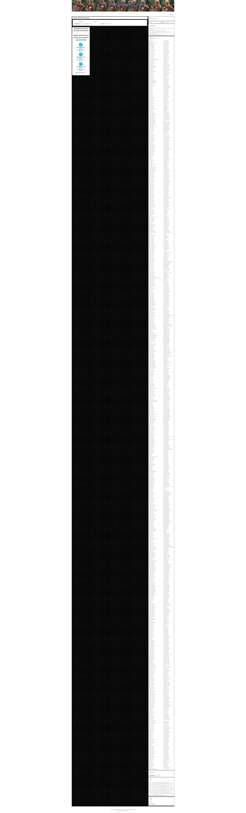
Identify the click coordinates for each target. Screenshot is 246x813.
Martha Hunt (165, 312)
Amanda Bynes (151, 115)
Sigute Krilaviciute (166, 622)
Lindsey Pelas (166, 225)
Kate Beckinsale (166, 70)
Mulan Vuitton (166, 380)
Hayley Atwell (151, 613)
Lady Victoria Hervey (167, 158)
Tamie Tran (165, 681)
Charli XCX (151, 330)
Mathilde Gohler (166, 318)
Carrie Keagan (151, 307)
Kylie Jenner (165, 153)
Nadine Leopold (166, 388)
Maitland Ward (166, 278)
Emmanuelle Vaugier (152, 519)
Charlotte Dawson (152, 333)
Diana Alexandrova (152, 442)
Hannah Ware (151, 610)
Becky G (150, 223)
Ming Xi (164, 366)
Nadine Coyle (165, 387)
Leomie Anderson (166, 205)
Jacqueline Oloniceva (152, 666)
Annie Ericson (151, 178)
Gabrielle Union (151, 557)
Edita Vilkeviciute (152, 465)
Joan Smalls (151, 737)
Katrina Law (165, 97)
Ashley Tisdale (151, 200)
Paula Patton (165, 475)
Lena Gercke (165, 200)
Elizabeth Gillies (151, 479)
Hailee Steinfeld (152, 592)
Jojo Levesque (151, 747)
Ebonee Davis (151, 463)
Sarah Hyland (166, 584)
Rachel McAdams (166, 502)
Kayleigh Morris (166, 101)
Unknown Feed (154, 18)
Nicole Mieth (165, 433)
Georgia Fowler (151, 570)
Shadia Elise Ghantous (167, 604)
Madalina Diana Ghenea (167, 262)
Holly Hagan (151, 632)
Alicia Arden (151, 95)
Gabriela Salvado (152, 555)
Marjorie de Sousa (166, 305)
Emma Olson (151, 512)
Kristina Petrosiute (166, 149)
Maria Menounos (166, 288)
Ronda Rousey (166, 538)
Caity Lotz (150, 269)
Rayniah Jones (166, 512)
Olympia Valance (166, 465)
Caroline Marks (151, 301)
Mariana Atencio (166, 295)
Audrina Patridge (152, 204)
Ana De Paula (151, 140)
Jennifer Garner (151, 698)
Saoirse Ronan (166, 572)
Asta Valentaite (151, 201)
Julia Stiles (150, 761)
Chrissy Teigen (151, 355)
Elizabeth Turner (152, 482)
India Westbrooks (152, 646)
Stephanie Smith (166, 663)
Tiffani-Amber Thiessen (167, 705)
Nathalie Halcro (166, 417)
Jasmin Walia (151, 682)
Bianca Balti (151, 236)
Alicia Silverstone (152, 97)
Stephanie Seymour (167, 661)
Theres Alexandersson (167, 702)
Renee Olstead (166, 525)
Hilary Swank (151, 627)
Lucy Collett (165, 249)
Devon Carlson (151, 440)
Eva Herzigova (151, 533)
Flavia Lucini (151, 544)
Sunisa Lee (165, 669)
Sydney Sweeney (166, 674)
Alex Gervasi (151, 72)
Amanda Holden (152, 116)
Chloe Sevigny (151, 354)
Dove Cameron (151, 458)
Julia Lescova (151, 759)
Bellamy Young (151, 230)
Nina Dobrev (165, 442)
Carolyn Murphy (152, 305)
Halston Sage (151, 603)
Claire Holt (151, 381)
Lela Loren (165, 199)
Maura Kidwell (166, 320)
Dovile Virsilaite (151, 459)
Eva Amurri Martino (152, 531)
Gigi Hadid (151, 579)
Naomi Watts (165, 392)
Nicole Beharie (166, 429)
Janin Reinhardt (151, 678)
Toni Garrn (165, 710)
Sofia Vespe (165, 634)
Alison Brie (151, 102)
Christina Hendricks (152, 365)
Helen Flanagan (152, 619)
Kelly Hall (165, 111)
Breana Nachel (151, 248)
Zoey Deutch (165, 766)
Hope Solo (151, 636)
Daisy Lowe (151, 405)
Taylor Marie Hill (166, 691)
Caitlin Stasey (151, 267)
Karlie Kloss (165, 62)
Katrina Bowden (166, 96)
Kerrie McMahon (166, 119)
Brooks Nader (151, 262)
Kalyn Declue (165, 49)
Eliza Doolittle (151, 473)
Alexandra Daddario (152, 80)
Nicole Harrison (166, 430)
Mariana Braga (166, 296)
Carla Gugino (151, 289)
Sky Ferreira (165, 627)
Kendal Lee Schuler (167, 115)
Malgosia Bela (166, 282)
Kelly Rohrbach (166, 112)
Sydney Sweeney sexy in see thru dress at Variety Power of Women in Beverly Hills (160, 33)
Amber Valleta (151, 129)
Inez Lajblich (151, 647)
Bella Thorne (151, 229)
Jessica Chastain (152, 716)
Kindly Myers (165, 131)
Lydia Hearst (165, 257)
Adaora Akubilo (151, 47)
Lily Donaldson (166, 217)
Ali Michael (151, 88)
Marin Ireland (166, 300)
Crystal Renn (151, 399)
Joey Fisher (151, 743)
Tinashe (164, 708)
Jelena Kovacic (151, 688)
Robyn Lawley (166, 534)
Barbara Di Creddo (152, 217)
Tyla (164, 720)
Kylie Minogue (166, 154)
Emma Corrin (151, 506)
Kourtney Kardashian (167, 137)
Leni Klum (165, 203)
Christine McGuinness (153, 367)
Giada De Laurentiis (152, 576)
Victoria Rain (165, 740)
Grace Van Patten (152, 587)
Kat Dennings (165, 67)
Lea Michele (165, 191)
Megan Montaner (166, 329)
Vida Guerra (165, 742)
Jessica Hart (151, 719)
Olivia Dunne (165, 455)
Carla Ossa (151, 290)
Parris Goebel (165, 471)
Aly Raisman (151, 107)
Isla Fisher (150, 660)
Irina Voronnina (152, 652)
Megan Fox (165, 326)
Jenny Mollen (151, 706)
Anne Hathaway (152, 172)
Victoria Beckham (166, 736)
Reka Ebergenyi (166, 522)
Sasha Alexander (166, 591)
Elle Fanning (151, 484)
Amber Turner (151, 128)
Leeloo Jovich (165, 196)
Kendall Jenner (166, 117)
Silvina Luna (165, 624)
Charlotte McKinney (152, 337)
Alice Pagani (151, 94)
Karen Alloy (165, 54)
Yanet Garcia (165, 753)
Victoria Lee (165, 738)
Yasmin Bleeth (166, 755)
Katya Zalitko (165, 99)
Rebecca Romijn (166, 517)
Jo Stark (150, 736)
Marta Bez (165, 307)
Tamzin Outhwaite (166, 683)
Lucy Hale (165, 250)
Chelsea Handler (152, 340)
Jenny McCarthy (152, 705)
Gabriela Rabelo (152, 554)
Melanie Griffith (166, 335)
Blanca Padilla (151, 242)
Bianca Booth (151, 237)
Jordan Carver (151, 749)
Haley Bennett (151, 599)
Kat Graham (165, 68)
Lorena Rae (165, 240)
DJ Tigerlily (150, 454)
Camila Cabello (151, 273)
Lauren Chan (165, 179)
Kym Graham (165, 155)
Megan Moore (166, 330)
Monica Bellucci (166, 374)
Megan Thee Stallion (167, 331)
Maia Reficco (165, 274)
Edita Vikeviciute (152, 464)
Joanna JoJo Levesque (153, 739)
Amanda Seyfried (152, 120)
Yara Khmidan (166, 754)
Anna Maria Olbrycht (153, 167)
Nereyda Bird (165, 422)
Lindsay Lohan (166, 224)
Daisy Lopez (151, 404)
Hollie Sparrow (151, 629)
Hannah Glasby (151, 608)
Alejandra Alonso (152, 65)
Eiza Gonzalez (151, 467)
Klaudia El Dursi (166, 136)
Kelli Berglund (166, 107)
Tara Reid (165, 686)
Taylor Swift (165, 693)
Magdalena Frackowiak (167, 272)
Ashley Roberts (151, 196)
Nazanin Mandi (166, 420)
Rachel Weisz (165, 506)
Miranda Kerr (165, 367)
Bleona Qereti (151, 244)
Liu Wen (164, 233)
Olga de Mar (165, 451)
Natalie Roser (165, 403)
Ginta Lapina (151, 584)
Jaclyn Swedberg (152, 664)
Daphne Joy (151, 424)
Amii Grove (151, 132)
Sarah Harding (166, 582)
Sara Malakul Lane (166, 575)
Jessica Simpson (152, 726)
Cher (149, 342)
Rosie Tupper (165, 549)
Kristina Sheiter (166, 150)
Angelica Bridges (152, 151)
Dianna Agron (151, 447)
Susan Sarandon (166, 670)
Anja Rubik (151, 158)
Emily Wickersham (152, 505)
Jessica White (151, 731)
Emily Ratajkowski (152, 501)
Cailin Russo (151, 266)
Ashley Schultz (151, 197)
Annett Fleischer (152, 177)
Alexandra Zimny (152, 83)
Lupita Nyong (166, 255)
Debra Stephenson (152, 430)
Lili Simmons (165, 212)
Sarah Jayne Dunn (166, 585)
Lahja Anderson (166, 161)
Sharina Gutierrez (166, 612)
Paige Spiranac (166, 467)
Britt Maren (151, 255)
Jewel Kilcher (151, 734)
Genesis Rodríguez (152, 568)
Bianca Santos (151, 239)
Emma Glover (151, 508)
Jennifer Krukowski (152, 699)
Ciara (150, 369)
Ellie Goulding (151, 486)
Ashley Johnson (151, 194)
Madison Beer (166, 267)
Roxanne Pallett (166, 550)
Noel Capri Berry (166, 446)
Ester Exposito (151, 527)
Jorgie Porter (151, 755)
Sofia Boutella (166, 629)
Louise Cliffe (165, 245)
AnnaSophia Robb (152, 170)
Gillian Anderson (152, 580)
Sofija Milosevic (166, 635)
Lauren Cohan (166, 180)
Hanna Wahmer (152, 605)
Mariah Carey (165, 292)
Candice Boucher (152, 282)
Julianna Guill (151, 764)
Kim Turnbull (165, 127)
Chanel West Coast (152, 323)
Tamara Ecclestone (166, 678)
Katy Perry (165, 98)
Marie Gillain (165, 297)
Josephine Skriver (152, 756)
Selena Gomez (166, 599)
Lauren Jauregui (166, 184)
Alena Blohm (151, 68)
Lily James (165, 218)
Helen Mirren (151, 621)
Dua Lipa (150, 460)
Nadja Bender (166, 390)
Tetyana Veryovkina (167, 698)
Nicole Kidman (166, 431)
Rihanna (165, 530)
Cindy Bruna (151, 372)
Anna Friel (150, 163)
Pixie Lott (165, 490)
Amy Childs (151, 133)
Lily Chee (165, 215)
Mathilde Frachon (166, 317)
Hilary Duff (151, 625)
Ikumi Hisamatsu (152, 640)
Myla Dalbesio (166, 381)
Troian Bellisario (166, 718)
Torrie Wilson (165, 712)
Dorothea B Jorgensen (153, 456)
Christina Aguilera (152, 363)
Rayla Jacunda (166, 509)
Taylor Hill (165, 690)
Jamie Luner (151, 674)
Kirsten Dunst (166, 133)
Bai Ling (150, 215)
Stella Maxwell (166, 657)
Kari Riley (165, 60)
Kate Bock (165, 71)
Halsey (150, 602)
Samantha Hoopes (167, 565)
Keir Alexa (165, 104)
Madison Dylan (166, 268)
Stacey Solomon (166, 652)
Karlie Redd (165, 63)
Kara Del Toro (166, 53)
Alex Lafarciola (151, 74)
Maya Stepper (166, 321)
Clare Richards (151, 383)
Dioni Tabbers (151, 451)
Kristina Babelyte (166, 147)
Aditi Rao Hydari (152, 49)
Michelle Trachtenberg (167, 355)
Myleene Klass (166, 382)
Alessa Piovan (151, 70)
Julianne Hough (151, 765)
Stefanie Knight (166, 656)
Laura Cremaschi (166, 172)
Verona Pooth (166, 733)
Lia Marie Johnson (166, 208)
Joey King (150, 744)
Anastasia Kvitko (152, 147)
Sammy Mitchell (166, 568)
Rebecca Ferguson (166, 515)
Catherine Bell (151, 313)
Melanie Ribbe (166, 336)
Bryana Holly (151, 264)
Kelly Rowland (166, 113)
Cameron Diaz (151, 271)
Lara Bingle (165, 169)
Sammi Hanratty (166, 567)
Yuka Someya (166, 756)
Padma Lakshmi (166, 466)
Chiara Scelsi (151, 346)
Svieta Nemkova (166, 671)
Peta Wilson (165, 482)
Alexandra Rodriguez (153, 81)
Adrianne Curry (151, 53)
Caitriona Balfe (151, 268)
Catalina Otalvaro (152, 312)
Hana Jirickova (151, 604)
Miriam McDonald (166, 368)
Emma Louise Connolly (153, 510)
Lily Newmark (166, 219)
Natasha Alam (166, 406)
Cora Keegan (151, 390)
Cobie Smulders (152, 386)
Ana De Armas (151, 139)
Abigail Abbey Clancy (152, 42)
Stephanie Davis (166, 659)
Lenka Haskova (166, 204)
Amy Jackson (151, 134)
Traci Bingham (166, 714)
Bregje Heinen (151, 249)
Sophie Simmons (166, 647)
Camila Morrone (152, 275)
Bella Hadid (151, 228)
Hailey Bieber (151, 596)
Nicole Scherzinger (166, 436)
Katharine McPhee (166, 85)
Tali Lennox (165, 677)
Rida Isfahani (165, 529)
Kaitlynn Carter (166, 47)
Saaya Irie (165, 554)
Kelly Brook (165, 108)
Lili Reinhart (165, 211)
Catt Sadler (151, 317)
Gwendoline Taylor (152, 591)
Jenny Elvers (151, 704)
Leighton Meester (166, 198)
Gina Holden (151, 582)
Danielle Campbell (152, 418)
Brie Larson (151, 253)
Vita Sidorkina (166, 749)
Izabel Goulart (151, 661)
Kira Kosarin (165, 132)
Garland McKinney (152, 561)
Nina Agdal (165, 441)
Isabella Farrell (151, 656)
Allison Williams (151, 105)
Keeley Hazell (165, 103)
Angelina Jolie (151, 154)
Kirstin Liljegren (166, 134)
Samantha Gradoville (167, 564)
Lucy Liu (165, 251)
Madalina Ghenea (166, 263)
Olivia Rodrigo (166, 462)
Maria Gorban (166, 286)
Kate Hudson (165, 76)
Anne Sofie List (151, 174)
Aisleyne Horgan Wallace (153, 58)
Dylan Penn (151, 462)
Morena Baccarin (166, 379)
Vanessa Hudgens (166, 729)
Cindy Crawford (152, 373)
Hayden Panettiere (152, 612)
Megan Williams (166, 332)
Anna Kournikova (152, 165)
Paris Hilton (165, 470)
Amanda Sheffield (152, 121)
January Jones (151, 681)
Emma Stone (151, 516)
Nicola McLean (166, 426)
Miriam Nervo (166, 369)
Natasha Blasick (166, 408)
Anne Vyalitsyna (152, 175)
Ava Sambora (151, 208)
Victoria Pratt (165, 739)
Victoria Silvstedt (166, 741)
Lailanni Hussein (166, 162)
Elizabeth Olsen (151, 481)
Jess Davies (151, 712)
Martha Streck (166, 313)
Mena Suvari (165, 346)
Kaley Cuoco (165, 48)
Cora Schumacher (152, 391)
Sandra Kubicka (166, 570)
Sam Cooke (165, 563)
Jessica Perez (151, 725)
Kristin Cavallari (166, 145)
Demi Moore (151, 432)
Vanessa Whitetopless (167, 732)
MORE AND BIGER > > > (81, 72)
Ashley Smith (151, 199)
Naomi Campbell (166, 391)
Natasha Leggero (166, 411)
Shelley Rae (165, 616)
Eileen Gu (150, 466)
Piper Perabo (165, 489)
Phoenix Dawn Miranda (167, 486)
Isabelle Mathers (152, 657)
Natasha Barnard (166, 407)
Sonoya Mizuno (166, 637)
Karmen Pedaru (166, 64)
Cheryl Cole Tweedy (152, 343)
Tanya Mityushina (166, 685)
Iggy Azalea (151, 639)
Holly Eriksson (151, 631)
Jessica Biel (151, 715)
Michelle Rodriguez (167, 353)
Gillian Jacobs (151, 581)
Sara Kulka (165, 574)
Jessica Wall (151, 730)
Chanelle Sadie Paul (152, 325)
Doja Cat (150, 455)
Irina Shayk (151, 651)
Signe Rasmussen (166, 620)
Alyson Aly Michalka (152, 108)
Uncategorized (166, 725)
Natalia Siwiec (166, 394)
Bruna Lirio (151, 263)
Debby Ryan (151, 426)
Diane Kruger (151, 446)
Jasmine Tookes (152, 684)
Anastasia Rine (151, 148)
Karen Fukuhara (166, 56)
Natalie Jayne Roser (167, 398)
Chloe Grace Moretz (152, 351)
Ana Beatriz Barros (152, 138)
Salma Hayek (165, 560)
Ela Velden (151, 469)
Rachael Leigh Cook (167, 495)
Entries (151, 802)
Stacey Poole (165, 651)
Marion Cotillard (166, 302)
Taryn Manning (166, 688)
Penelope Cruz (166, 480)
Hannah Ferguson (152, 607)
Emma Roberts (151, 514)
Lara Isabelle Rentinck (167, 170)
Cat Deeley (151, 311)
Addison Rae (151, 48)
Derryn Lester (151, 438)
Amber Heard (151, 124)
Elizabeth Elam (151, 477)
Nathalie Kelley (166, 418)
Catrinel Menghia (152, 316)
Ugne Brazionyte (166, 721)
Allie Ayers (150, 104)
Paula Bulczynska (166, 474)
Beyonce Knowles (152, 235)
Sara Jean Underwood (167, 573)
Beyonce (150, 234)
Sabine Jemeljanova (167, 555)
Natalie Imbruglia (166, 397)
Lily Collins (165, 216)
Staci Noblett (165, 653)
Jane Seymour (151, 675)
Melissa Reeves (166, 343)
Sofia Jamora (165, 630)
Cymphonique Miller (152, 400)
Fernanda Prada (152, 543)
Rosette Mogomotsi (167, 544)
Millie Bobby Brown (167, 362)
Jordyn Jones (151, 754)
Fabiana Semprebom (153, 538)
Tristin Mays (165, 717)
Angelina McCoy (152, 155)
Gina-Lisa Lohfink (152, 583)
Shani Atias (165, 607)
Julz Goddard (165, 40)
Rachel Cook (165, 498)
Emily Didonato (151, 499)
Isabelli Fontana (152, 658)
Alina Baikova (151, 99)
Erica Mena (151, 522)
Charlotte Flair (151, 334)
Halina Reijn (151, 600)
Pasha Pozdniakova (167, 473)
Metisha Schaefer (166, 347)
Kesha (164, 120)
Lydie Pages (165, 258)
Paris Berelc (165, 469)
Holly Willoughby (152, 635)
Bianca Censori (151, 238)
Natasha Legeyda (166, 409)
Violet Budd (165, 747)
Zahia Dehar (165, 759)
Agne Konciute (151, 55)
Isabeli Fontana (151, 654)
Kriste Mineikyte (166, 140)
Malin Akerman (166, 283)
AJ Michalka (151, 61)
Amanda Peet (151, 118)
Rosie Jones (165, 548)
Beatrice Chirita (151, 220)
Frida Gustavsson (152, 552)
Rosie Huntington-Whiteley (168, 547)
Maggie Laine (165, 273)
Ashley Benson (151, 185)
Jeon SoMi (150, 708)
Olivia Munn (165, 457)
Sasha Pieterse (166, 593)
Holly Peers (151, 633)
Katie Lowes (165, 95)
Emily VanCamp (152, 504)
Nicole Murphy (166, 434)
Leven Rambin (166, 207)
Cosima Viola (151, 392)
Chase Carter (151, 339)
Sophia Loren (165, 640)
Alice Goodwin (151, 91)
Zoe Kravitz (165, 764)
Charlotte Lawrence (152, 336)
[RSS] (173, 14)
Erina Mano (151, 524)
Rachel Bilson (165, 497)
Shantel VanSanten (167, 610)
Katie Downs (165, 94)
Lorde (164, 239)
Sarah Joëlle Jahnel (166, 586)
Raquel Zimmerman (167, 508)
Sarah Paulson (166, 588)
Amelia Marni (151, 130)
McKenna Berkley (166, 323)
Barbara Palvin (151, 219)
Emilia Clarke (151, 495)
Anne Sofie (151, 173)
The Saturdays (166, 701)
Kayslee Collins (166, 102)
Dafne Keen (151, 402)
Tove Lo (164, 713)
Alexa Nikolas (151, 77)
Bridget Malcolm (152, 252)
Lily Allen (165, 214)
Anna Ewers (151, 161)
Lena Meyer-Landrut (167, 202)
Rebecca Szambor (166, 518)
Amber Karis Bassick (152, 125)
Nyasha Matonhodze (167, 448)
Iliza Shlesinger (151, 642)
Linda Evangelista (166, 222)
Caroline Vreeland (152, 302)
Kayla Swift (165, 100)
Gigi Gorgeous (151, 577)
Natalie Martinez (166, 399)
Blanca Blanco (151, 241)
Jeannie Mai (151, 686)
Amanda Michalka (152, 117)
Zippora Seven (166, 763)
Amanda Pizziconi (152, 119)
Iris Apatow (151, 653)
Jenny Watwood (152, 707)
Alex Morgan (151, 76)
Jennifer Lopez (151, 701)
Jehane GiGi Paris (152, 687)
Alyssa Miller (151, 112)
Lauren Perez (165, 187)
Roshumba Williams (167, 546)
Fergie (150, 541)
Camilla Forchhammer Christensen (155, 278)
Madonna (165, 271)
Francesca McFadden (153, 548)
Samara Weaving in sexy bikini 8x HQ (156, 34)
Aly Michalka (151, 106)
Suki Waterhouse (166, 666)
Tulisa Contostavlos (167, 719)
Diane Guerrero (151, 445)
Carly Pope (151, 291)
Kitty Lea (165, 135)
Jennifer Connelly (152, 697)
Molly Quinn (165, 373)
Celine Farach (151, 320)
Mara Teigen (165, 284)
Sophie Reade (166, 646)
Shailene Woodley (166, 605)
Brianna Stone (151, 251)
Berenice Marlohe (152, 231)
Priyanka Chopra (166, 493)
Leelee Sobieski (166, 195)
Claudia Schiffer (152, 385)
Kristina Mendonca (167, 148)
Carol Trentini (151, 297)
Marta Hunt (165, 308)
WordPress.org (151, 804)
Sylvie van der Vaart (167, 676)
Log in (150, 801)
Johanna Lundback (152, 746)
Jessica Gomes (151, 718)
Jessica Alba (151, 714)
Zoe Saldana (165, 765)
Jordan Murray (151, 752)
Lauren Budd (165, 178)
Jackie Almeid (151, 663)
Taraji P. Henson (166, 687)
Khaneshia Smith (166, 122)
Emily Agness (151, 496)
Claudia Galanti (151, 384)
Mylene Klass (165, 383)
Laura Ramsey (166, 174)
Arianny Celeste (152, 181)
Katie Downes (166, 93)
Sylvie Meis (165, 675)
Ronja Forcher (166, 539)
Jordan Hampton (152, 751)
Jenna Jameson (151, 691)
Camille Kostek (151, 280)
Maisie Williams (166, 275)
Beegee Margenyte (152, 224)
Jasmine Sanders (152, 683)
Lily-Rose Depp (166, 220)
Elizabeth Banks (152, 476)
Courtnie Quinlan (152, 396)
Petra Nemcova (166, 484)
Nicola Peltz (165, 428)
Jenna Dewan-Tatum (152, 690)
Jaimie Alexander (152, 673)
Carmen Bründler (152, 294)
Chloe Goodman (152, 350)
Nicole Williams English (167, 439)
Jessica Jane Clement (152, 720)
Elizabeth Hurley (152, 480)
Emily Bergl (151, 497)
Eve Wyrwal (151, 537)
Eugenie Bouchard (152, 530)
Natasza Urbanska (166, 415)
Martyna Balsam (166, 314)
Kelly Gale (165, 110)
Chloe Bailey (151, 347)
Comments (151, 803)
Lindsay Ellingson (166, 223)
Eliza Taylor (151, 475)
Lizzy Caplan (165, 237)
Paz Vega (165, 479)
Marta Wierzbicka (166, 311)
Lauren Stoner (166, 189)
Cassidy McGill (151, 309)
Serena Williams (166, 602)
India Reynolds (151, 644)
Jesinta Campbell (152, 710)
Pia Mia (164, 487)
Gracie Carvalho (152, 588)
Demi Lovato (151, 431)
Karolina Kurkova (166, 65)
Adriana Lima (151, 51)
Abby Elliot (151, 41)
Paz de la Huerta (166, 477)
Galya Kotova (151, 559)
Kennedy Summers (167, 118)
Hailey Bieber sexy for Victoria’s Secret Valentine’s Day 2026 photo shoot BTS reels (161, 29)
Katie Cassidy (165, 91)
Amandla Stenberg (152, 123)
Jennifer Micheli (151, 703)
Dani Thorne (151, 411)
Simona (164, 625)
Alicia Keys (151, 96)
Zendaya (165, 760)
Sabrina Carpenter (166, 556)
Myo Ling (165, 384)
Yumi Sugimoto (166, 757)
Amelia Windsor (152, 131)
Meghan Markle (166, 333)
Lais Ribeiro (165, 164)
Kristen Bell (165, 141)
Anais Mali (150, 142)
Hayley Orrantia (152, 614)
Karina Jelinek (165, 61)
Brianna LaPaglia (152, 250)
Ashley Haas (151, 188)
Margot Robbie (166, 285)
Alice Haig (150, 93)
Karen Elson (165, 55)
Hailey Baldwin (151, 593)
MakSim (164, 280)
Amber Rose (151, 127)
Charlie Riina (151, 331)
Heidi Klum (151, 617)
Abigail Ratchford (152, 44)
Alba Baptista (151, 64)
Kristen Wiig (165, 144)
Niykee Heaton (166, 445)
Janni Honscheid (152, 680)
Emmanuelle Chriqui (152, 518)
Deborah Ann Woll (152, 428)
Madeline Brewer (166, 265)
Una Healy (165, 724)
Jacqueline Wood (152, 667)
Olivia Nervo (165, 458)
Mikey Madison (166, 357)
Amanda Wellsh (152, 122)
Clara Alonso (151, 382)
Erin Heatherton (152, 523)
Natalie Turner (166, 404)
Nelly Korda (165, 421)
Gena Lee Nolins (152, 566)
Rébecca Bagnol (166, 513)
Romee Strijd (165, 537)
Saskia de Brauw (166, 595)
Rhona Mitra (165, 527)
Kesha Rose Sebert (166, 121)
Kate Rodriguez (166, 81)
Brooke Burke (151, 258)
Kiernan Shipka (166, 124)
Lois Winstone (166, 238)
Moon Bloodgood (166, 378)
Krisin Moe (165, 138)
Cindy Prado (151, 375)
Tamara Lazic (165, 680)
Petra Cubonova (166, 483)
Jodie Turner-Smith (152, 742)
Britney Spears (151, 254)
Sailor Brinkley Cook (167, 559)
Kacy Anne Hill (166, 42)
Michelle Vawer (166, 356)
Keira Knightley (166, 105)
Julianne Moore (151, 766)
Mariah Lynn (165, 294)
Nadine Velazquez (166, 389)
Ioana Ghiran (151, 648)
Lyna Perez (165, 259)
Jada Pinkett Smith (152, 668)
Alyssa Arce (151, 110)
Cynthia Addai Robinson (153, 401)
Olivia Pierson (166, 460)
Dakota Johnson (152, 408)
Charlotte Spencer (152, 338)
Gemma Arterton (152, 563)
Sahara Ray (165, 558)
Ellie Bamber (151, 485)
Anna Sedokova (152, 168)
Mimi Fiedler (165, 364)
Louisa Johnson (166, 244)
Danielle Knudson (152, 420)
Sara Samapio (166, 576)
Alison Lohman (151, 103)
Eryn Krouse (151, 525)
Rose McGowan (166, 543)
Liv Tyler (165, 234)
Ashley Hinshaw (152, 190)
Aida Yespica (151, 57)
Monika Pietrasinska (167, 376)
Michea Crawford (166, 350)
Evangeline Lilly (151, 535)
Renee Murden (166, 524)
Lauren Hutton (166, 183)
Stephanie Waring (166, 664)
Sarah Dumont (166, 581)
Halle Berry (151, 601)
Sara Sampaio (166, 577)
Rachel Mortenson (166, 504)
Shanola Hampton (166, 609)
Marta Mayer (165, 309)
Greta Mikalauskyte (152, 590)
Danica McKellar (152, 412)
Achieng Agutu (151, 46)
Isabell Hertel (151, 655)
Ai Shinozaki (151, 56)
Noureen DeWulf (166, 447)
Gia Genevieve (151, 575)
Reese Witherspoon (167, 520)
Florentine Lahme (152, 547)
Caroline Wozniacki (152, 304)
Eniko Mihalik (151, 521)
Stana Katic (165, 655)
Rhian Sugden (166, 526)
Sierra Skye (165, 619)
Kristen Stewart (166, 142)
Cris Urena (151, 397)
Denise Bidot (151, 435)
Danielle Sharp (151, 422)
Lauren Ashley (166, 177)
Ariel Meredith (151, 182)
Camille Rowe (151, 281)
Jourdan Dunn (151, 757)
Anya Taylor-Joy (151, 179)
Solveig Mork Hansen (167, 636)
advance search (107, 23)
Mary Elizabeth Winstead (168, 315)
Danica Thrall (151, 413)
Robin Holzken (166, 533)
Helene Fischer (151, 623)
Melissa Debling (166, 339)
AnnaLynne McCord (152, 169)
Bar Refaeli (151, 216)
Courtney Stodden (152, 395)
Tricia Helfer (165, 715)
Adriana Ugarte (151, 52)
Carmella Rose (151, 292)
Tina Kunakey (166, 707)
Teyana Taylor (166, 699)
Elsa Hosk (150, 489)
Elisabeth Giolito (152, 470)
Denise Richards (152, 437)
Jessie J (150, 733)
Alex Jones (150, 73)
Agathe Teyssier (152, 54)
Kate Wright (165, 84)
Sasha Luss (165, 592)
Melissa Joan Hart (166, 341)
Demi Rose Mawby (152, 434)
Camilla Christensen (152, 277)
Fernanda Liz (151, 542)
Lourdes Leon (166, 247)
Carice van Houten (152, 288)
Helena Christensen (152, 622)
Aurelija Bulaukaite (152, 206)
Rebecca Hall (165, 516)
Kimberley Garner (166, 128)
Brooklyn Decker (152, 261)
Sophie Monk (165, 643)
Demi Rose (151, 433)
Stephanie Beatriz (166, 658)
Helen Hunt (151, 620)
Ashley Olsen (151, 195)
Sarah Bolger (165, 580)
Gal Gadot (150, 558)
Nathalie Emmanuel (167, 416)
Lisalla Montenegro (167, 231)
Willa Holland (165, 750)
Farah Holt (151, 539)
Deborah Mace (151, 429)
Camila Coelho (151, 274)
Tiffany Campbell (166, 706)
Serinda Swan (166, 603)
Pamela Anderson (166, 468)
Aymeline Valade (152, 213)
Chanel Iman (151, 322)
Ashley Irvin (151, 191)
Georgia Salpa (151, 572)
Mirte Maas (165, 370)
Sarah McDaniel (166, 587)
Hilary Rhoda (151, 626)
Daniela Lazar (151, 415)
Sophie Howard (166, 641)
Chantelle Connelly (152, 328)
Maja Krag (165, 279)
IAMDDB (150, 638)
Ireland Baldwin (152, 649)
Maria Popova (166, 289)
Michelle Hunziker (166, 351)
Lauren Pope (165, 188)
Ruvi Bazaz (165, 552)
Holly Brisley (151, 630)
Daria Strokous (151, 425)
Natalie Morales (166, 400)
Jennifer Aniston (152, 696)
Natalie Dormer (166, 396)
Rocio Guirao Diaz (166, 536)
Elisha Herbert (151, 472)
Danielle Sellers (151, 421)
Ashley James (151, 193)
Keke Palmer (165, 106)
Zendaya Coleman (166, 761)
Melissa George (166, 340)
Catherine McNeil (152, 314)
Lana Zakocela (166, 168)
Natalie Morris (166, 401)
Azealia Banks (151, 214)
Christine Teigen (152, 368)
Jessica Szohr (151, 729)
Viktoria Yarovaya (166, 746)
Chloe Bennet (151, 348)
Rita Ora (164, 531)
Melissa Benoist (166, 337)
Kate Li (164, 77)
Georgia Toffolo (152, 573)
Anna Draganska (152, 160)
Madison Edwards (166, 269)
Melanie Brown (166, 334)
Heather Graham (152, 616)
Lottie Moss (165, 242)
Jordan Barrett (151, 748)
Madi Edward (165, 266)
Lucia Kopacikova (166, 248)
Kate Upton (165, 82)
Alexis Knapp (151, 86)
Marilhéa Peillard (166, 298)
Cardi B (150, 287)
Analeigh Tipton (152, 145)
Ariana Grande (151, 180)
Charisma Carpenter (152, 329)
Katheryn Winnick (166, 87)
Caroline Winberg (152, 303)
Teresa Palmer (166, 696)
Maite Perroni (166, 277)
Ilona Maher (151, 643)
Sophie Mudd (166, 644)
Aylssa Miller (151, 212)
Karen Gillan (165, 57)
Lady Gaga (165, 157)
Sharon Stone (166, 613)
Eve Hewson (151, 536)
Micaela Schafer (166, 349)
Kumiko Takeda (166, 152)
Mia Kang (165, 348)
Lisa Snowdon (166, 230)
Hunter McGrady (152, 637)
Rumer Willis (165, 551)
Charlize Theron (152, 332)
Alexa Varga (151, 79)
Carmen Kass (151, 296)
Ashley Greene (151, 187)
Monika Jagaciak (166, 375)
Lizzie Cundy (165, 236)
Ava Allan (150, 207)
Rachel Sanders (166, 505)
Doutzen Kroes (151, 457)
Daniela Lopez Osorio (153, 416)
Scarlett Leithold (166, 597)
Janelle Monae (151, 677)
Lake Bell (165, 165)
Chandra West (151, 321)
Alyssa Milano (151, 111)
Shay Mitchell (165, 614)
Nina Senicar (165, 443)
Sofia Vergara (165, 633)
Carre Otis (150, 306)
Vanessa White (166, 731)
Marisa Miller (165, 303)
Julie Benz (150, 767)
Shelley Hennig (166, 615)
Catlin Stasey (151, 315)
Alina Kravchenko (152, 100)
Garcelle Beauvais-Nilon (153, 560)
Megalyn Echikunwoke (167, 325)
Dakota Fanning (152, 407)
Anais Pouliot (151, 144)
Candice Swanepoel (152, 284)
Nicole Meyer (165, 432)
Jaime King (151, 669)
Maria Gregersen (166, 287)
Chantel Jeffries (151, 326)
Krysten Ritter (166, 151)
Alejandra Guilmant (152, 66)
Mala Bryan (165, 281)
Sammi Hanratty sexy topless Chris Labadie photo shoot (159, 31)
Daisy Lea (150, 403)
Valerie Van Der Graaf (167, 727)
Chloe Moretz (151, 353)
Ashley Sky (151, 198)
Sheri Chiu (165, 617)
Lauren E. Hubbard (167, 181)
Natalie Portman (166, 402)
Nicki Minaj (165, 423)
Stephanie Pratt (166, 660)
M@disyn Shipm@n (167, 261)
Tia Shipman (165, 703)
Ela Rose (150, 468)
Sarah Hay (165, 583)
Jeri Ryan (150, 709)
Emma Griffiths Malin (153, 509)
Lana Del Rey (165, 167)
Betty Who (151, 233)
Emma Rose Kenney (152, 515)
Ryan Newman (166, 553)
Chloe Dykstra (151, 349)
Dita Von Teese (151, 453)
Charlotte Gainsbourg (153, 335)
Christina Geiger (152, 364)
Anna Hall (150, 164)
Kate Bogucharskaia (167, 72)
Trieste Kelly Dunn (166, 716)
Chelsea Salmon (152, 341)
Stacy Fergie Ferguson (167, 654)
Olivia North (165, 459)
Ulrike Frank (165, 722)
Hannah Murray (152, 609)
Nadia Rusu (165, 386)
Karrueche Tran (166, 66)
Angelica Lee (151, 152)
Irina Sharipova (151, 650)
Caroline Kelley (151, 300)
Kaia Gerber (165, 45)
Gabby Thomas (151, 553)
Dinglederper (151, 450)
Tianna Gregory (166, 704)
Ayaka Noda (151, 211)
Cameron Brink (151, 270)
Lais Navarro (165, 163)
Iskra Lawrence (151, 659)
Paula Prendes (166, 476)
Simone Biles (165, 626)
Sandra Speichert (166, 571)
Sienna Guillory (166, 618)
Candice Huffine (152, 283)
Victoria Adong (166, 734)
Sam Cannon (165, 561)
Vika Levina (165, 743)
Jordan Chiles (151, 750)
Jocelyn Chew (151, 741)
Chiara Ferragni (151, 345)
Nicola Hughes (166, 425)
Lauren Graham (166, 182)
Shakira (164, 606)
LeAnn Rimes (165, 194)
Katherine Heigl (166, 86)
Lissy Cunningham (166, 232)
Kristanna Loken (166, 139)
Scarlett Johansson (166, 596)
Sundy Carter (165, 668)
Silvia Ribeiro (165, 623)
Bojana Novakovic (152, 247)
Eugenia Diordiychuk (152, 529)
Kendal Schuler (166, 116)
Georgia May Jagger (152, 571)
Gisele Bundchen (152, 586)
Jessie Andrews (151, 732)
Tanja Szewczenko (166, 684)
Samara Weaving (166, 566)
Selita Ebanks (165, 600)
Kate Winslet (165, 83)
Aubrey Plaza (151, 203)
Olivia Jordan (165, 456)
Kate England (165, 74)
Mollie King (165, 372)
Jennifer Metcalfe (152, 702)
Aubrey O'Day (151, 202)
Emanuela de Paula (152, 493)
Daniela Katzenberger (153, 414)
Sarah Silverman (166, 589)
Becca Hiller (151, 222)
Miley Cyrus (165, 359)
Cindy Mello (151, 374)
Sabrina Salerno (166, 557)
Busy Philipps (151, 265)
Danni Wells (151, 423)
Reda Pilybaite (166, 519)
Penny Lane (165, 481)
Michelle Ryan (166, 354)
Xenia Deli (165, 752)
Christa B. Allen (151, 357)
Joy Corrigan (151, 758)
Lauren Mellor (166, 186)
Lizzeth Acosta (166, 235)
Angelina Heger (151, 153)
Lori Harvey (165, 241)
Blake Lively (151, 240)
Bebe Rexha (151, 221)
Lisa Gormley (165, 228)
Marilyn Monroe (166, 299)
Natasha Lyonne (166, 412)
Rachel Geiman (166, 499)
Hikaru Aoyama (152, 624)
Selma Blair (165, 601)
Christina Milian (152, 366)
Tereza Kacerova (166, 697)
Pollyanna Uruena (166, 491)
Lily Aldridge (165, 213)
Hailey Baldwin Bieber (153, 595)
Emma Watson (151, 517)
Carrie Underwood (152, 308)
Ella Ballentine (151, 483)
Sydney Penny (166, 673)
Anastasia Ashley (152, 146)
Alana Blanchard (152, 63)
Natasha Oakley (166, 413)
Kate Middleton (166, 79)
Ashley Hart (151, 189)
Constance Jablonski (152, 388)
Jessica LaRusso (151, 721)
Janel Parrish (151, 676)
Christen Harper (152, 359)
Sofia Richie (165, 632)
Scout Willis (165, 598)
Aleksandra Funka (152, 67)
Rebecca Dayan (166, 514)
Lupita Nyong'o (166, 256)
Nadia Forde (165, 385)
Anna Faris (151, 162)
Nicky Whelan (166, 424)
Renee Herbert (166, 523)
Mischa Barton (166, 371)
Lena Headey (165, 201)
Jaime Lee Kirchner (152, 670)
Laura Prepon (166, 173)
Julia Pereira (151, 760)
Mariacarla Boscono (167, 291)
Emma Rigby (151, 513)
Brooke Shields (151, 259)
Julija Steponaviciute (152, 769)
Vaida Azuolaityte (166, 726)
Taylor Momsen (166, 692)
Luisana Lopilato (166, 254)
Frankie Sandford (152, 549)
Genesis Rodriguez (152, 567)
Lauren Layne (166, 185)
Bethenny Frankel (152, 232)
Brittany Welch (151, 257)
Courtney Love (151, 394)
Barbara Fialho (151, 218)
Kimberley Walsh (166, 129)
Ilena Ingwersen (152, 641)
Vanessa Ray (165, 730)
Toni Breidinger (166, 709)
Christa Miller (151, 358)
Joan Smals (151, 738)
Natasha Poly (165, 414)
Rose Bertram (166, 542)
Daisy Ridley (151, 406)
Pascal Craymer (166, 472)
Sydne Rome (165, 672)
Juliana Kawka (151, 763)
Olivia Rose (165, 463)
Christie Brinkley (152, 362)
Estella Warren (151, 526)
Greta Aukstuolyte (152, 589)
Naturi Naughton (166, 419)
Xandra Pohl (165, 751)
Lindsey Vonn (166, 227)
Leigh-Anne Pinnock (167, 197)
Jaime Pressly (151, 672)
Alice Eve (150, 90)
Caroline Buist (151, 298)
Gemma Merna (151, 565)
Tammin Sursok (166, 682)
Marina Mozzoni (166, 301)
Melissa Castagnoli (166, 338)
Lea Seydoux (165, 193)
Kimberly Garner (166, 130)
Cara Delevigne (151, 285)
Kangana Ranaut (166, 52)
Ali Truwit (150, 89)
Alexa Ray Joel (151, 78)
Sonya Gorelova (166, 638)
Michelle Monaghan (167, 352)
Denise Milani (151, 436)
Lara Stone (165, 171)
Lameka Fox (165, 166)
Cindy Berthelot (152, 371)
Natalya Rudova (166, 405)
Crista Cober (151, 398)
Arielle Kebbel (151, 184)
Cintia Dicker (151, 376)
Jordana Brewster (152, 753)
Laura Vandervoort (167, 175)
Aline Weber (151, 101)
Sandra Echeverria (166, 569)
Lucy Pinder (165, 253)
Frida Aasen (151, 551)
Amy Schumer (151, 136)
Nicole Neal (165, 435)
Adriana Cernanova (152, 50)
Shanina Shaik (166, 608)
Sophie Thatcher (166, 648)
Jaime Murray (151, 671)
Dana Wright (151, 409)
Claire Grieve (151, 380)
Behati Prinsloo (151, 225)
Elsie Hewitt (151, 491)
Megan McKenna (166, 328)
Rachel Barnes (166, 496)
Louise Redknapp (166, 246)
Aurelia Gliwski (151, 205)
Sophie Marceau (166, 642)
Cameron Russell (152, 272)
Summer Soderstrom (167, 667)
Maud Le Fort (166, 319)
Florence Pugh (151, 546)
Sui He (164, 665)
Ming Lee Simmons (167, 365)
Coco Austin (151, 387)
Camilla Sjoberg (151, 279)
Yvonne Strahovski (167, 758)
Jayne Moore (151, 685)
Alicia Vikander (151, 98)
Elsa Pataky (151, 490)
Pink (164, 488)
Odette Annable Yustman (168, 449)
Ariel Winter (151, 183)
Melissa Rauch (166, 342)
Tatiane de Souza (166, 689)
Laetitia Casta (166, 160)
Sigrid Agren (165, 621)
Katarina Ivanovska (167, 69)
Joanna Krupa (151, 740)
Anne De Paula (151, 171)
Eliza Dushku (151, 474)
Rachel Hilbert (166, 500)
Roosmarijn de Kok (167, 540)
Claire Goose (151, 379)
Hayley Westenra (152, 615)
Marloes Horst (166, 306)
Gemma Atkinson (152, 564)
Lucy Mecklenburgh (167, 252)
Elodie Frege (151, 488)
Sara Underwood (166, 579)
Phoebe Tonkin (166, 485)
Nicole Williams (166, 438)
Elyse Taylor (151, 492)
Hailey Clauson (151, 597)
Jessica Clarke (151, 717)
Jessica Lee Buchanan (153, 722)
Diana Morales (151, 443)
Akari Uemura (151, 62)
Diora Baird (151, 452)
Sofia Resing (165, 631)
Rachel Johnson (166, 501)
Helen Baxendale (152, 618)
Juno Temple (165, 41)
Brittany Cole (151, 256)
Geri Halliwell (151, 574)
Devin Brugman (152, 439)
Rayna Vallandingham (167, 510)
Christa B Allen (151, 356)
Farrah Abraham (152, 540)
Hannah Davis (151, 606)
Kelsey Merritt (166, 114)
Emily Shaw (151, 503)
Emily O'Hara (151, 500)
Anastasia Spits (151, 149)
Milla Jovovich (166, 360)
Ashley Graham (151, 186)
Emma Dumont (151, 507)
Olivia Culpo (165, 454)
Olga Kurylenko (166, 452)
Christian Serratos (152, 360)
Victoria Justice (166, 737)
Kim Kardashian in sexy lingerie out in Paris (157, 30)
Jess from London (152, 713)
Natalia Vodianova (166, 395)
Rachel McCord (166, 503)
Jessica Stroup (151, 727)
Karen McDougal (166, 58)
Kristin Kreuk (165, 146)
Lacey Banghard (166, 156)
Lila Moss (165, 210)
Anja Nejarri (151, 157)
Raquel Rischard (166, 507)
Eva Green (150, 532)
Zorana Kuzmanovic (167, 767)
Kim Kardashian (166, 125)
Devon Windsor (152, 441)
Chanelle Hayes (151, 324)
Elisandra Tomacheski (153, 471)
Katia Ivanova (166, 89)
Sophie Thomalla (166, 649)
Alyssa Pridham (151, 113)
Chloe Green (151, 352)
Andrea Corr (151, 150)
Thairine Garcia (166, 700)
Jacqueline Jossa (152, 665)
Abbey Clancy (151, 40)
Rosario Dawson (166, 541)
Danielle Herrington (152, 419)
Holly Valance (151, 634)
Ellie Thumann (151, 487)
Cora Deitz (151, 389)
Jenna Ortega (151, 692)
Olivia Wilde (165, 464)
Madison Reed (166, 270)
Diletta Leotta (151, 448)
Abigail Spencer (151, 45)
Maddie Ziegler (166, 264)
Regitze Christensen (167, 521)
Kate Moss (165, 80)
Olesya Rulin (165, 450)
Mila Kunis (165, 358)
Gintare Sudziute (152, 585)
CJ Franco (150, 378)
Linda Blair (165, 221)
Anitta (150, 156)
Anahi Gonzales (151, 141)
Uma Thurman (166, 723)
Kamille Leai (165, 51)
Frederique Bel (151, 550)
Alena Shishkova (152, 69)
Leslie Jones (165, 206)
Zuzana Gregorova (166, 768)
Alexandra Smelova (152, 82)
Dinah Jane (151, 449)
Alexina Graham (152, 85)
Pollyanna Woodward (167, 492)
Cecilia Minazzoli (152, 319)
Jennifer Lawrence (152, 700)
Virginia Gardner (166, 748)
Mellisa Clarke (166, 345)
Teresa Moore (166, 694)
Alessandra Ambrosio (153, 71)
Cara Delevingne (152, 286)
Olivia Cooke (165, 453)
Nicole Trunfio (166, 437)
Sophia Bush (165, 639)
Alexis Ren (150, 87)
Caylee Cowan (151, 318)
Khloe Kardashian (166, 123)
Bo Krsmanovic (151, 245)
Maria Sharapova (166, 290)
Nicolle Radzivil (166, 440)
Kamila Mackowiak (166, 50)
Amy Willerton (151, 137)
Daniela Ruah (151, 417)
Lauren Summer (166, 190)
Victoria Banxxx (166, 735)
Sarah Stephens (166, 590)
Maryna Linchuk (166, 316)
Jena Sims (150, 689)
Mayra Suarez (166, 322)
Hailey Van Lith (151, 598)
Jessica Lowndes (152, 723)
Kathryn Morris (166, 88)
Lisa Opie (165, 229)
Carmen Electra (151, 295)
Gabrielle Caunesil (152, 556)
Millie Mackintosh (166, 363)
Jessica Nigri (151, 724)
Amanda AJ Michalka (152, 114)
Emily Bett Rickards (152, 498)
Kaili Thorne (165, 46)
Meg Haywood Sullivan (167, 324)
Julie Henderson (152, 768)
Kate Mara (165, 78)
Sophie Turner (166, 650)
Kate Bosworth (166, 73)
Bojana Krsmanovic (152, 246)
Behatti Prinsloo (152, 227)
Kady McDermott (166, 44)
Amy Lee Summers (152, 135)
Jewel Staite (151, 735)
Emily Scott (151, 502)
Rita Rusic (165, 532)
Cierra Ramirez (151, 370)
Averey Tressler (151, 210)
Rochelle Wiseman (166, 535)
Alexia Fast (151, 84)
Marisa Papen (166, 304)
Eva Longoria (151, 534)
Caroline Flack (151, 299)
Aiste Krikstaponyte (152, 60)
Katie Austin (165, 90)
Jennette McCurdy (152, 693)
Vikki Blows (165, 744)
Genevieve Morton (152, 569)
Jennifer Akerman (152, 694)
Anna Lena (151, 166)
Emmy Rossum (151, 520)
